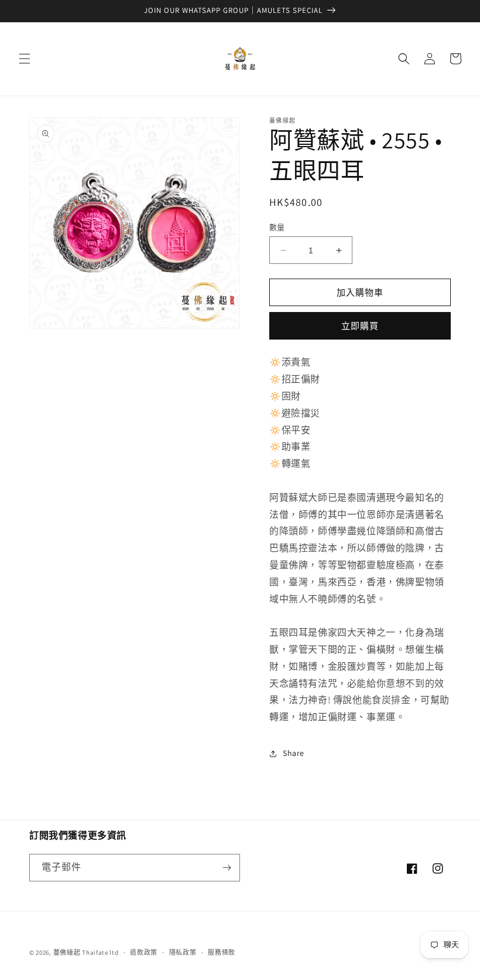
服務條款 (221, 952)
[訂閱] (226, 867)
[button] (24, 59)
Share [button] (293, 753)
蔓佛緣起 (67, 952)
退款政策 (143, 952)
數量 (277, 227)
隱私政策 (183, 952)
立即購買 (360, 325)
